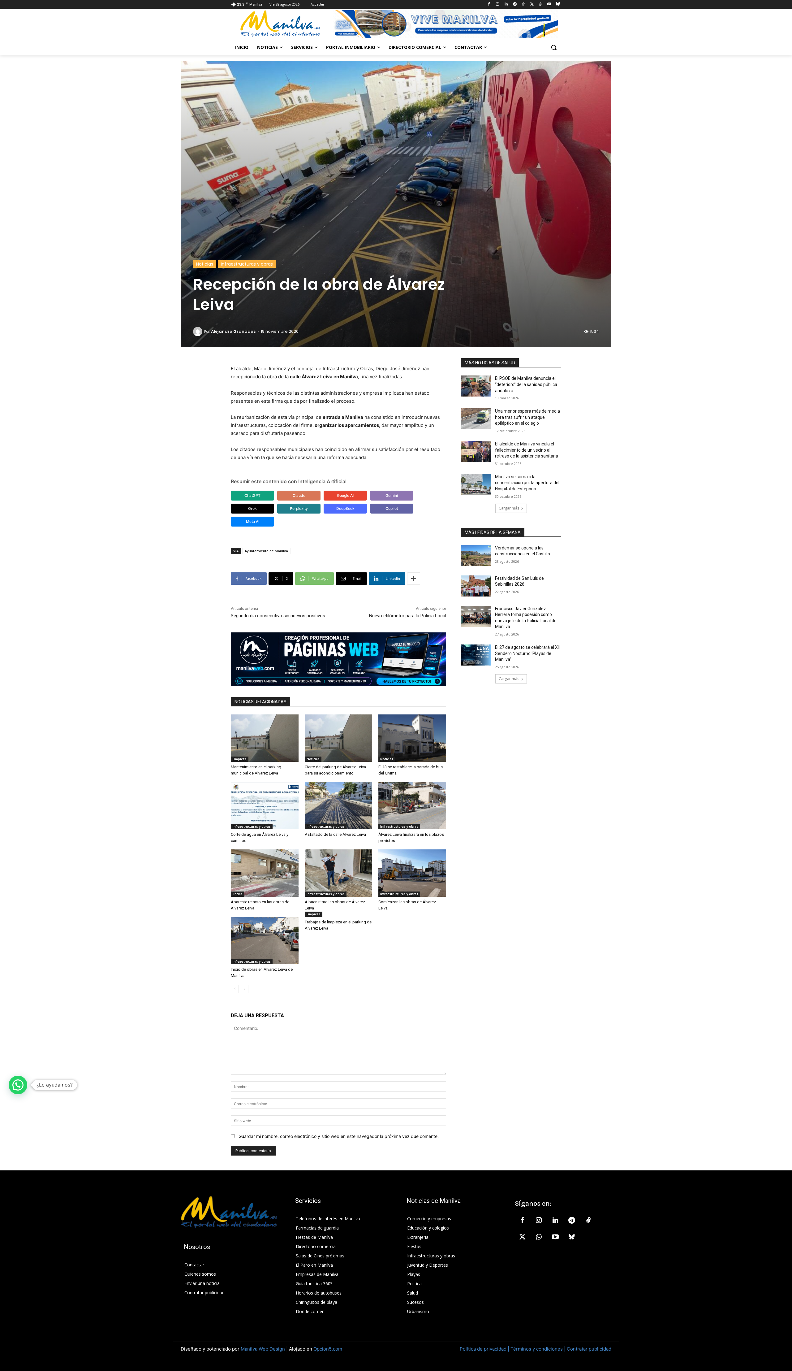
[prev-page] (235, 989)
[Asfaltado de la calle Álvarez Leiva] (338, 805)
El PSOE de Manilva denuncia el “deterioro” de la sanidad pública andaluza (526, 384)
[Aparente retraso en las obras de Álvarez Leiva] (265, 873)
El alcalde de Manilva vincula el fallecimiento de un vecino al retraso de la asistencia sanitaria (526, 449)
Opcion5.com (327, 1349)
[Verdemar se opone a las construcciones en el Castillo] (476, 555)
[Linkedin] (506, 4)
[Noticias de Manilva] (280, 23)
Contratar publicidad (589, 1349)
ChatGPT (252, 495)
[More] (413, 578)
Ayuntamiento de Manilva (266, 551)
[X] (532, 4)
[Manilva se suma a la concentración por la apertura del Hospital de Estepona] (476, 484)
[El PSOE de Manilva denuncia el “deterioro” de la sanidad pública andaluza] (476, 386)
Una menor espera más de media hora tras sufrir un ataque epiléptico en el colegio (527, 417)
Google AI (345, 495)
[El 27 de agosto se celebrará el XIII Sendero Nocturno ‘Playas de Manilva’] (476, 655)
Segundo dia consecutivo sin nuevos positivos (278, 615)
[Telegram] (514, 4)
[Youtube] (549, 4)
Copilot (391, 508)
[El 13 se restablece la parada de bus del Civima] (412, 738)
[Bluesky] (557, 4)
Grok (252, 508)
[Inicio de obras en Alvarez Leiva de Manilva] (265, 940)
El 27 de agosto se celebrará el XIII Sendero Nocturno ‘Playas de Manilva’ (528, 653)
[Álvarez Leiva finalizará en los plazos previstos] (412, 805)
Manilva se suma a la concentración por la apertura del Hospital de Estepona (527, 482)
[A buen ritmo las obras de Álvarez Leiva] (338, 873)
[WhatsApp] (540, 4)
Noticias (204, 264)
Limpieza (240, 759)
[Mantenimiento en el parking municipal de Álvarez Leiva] (265, 738)
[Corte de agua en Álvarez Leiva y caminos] (265, 805)
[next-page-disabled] (244, 989)
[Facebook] (489, 4)
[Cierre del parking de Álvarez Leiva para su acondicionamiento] (338, 738)
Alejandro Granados (233, 331)
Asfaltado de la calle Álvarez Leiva (335, 834)
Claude (299, 495)
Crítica (237, 894)
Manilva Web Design (263, 1349)
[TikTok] (523, 4)
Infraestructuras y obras (247, 264)
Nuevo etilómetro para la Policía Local (407, 615)
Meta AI (252, 521)
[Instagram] (497, 4)
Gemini (391, 495)
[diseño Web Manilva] (338, 659)
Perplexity (299, 508)
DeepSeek (345, 508)
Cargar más (509, 508)
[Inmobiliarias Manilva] (445, 24)
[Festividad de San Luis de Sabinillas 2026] (476, 586)
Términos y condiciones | (538, 1349)
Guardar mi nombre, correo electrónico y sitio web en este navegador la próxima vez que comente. (339, 1136)
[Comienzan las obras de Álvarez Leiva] (412, 873)
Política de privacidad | (485, 1349)
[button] (553, 47)
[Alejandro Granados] (198, 331)
